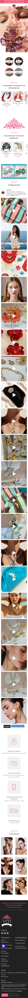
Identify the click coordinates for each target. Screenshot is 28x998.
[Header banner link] (14, 1)
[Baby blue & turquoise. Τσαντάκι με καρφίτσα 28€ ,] (14, 526)
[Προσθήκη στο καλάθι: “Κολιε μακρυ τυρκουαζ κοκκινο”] (5, 100)
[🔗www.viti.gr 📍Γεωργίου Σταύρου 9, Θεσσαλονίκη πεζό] (14, 553)
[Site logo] (14, 5)
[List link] (7, 941)
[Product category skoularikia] (9, 61)
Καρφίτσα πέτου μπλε (6, 154)
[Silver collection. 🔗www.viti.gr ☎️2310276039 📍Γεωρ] (14, 658)
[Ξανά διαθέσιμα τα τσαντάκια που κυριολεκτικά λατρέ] (14, 210)
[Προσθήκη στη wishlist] (7, 100)
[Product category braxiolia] (9, 72)
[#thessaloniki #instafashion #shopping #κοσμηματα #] (14, 237)
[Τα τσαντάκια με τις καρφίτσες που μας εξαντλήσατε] (14, 500)
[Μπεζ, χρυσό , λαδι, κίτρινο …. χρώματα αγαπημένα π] (14, 632)
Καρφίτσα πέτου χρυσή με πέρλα (18, 154)
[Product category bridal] (18, 61)
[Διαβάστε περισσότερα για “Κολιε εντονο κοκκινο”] (16, 100)
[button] (3, 946)
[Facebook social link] (2, 933)
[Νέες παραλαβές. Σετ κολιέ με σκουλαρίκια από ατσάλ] (14, 421)
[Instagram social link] (5, 933)
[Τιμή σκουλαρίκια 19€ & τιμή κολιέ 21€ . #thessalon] (14, 289)
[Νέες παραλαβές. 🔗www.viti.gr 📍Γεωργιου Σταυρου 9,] (14, 605)
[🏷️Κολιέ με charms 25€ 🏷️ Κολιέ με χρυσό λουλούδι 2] (14, 447)
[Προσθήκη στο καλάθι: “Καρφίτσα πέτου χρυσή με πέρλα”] (16, 150)
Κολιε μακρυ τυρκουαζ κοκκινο (6, 103)
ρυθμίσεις (19, 991)
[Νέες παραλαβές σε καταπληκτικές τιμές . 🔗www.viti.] (14, 474)
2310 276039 (13, 799)
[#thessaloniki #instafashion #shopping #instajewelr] (14, 368)
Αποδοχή (5, 995)
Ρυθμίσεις (12, 995)
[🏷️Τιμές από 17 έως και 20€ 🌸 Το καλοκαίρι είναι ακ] (14, 316)
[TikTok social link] (7, 933)
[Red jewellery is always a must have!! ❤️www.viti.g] (14, 342)
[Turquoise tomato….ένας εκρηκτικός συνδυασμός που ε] (14, 263)
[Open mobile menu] (1, 5)
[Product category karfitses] (18, 72)
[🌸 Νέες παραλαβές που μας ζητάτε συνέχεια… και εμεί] (14, 711)
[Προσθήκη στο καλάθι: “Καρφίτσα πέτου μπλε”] (5, 150)
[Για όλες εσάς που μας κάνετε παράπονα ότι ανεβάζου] (14, 684)
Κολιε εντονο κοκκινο (18, 103)
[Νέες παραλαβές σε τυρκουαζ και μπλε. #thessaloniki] (14, 579)
